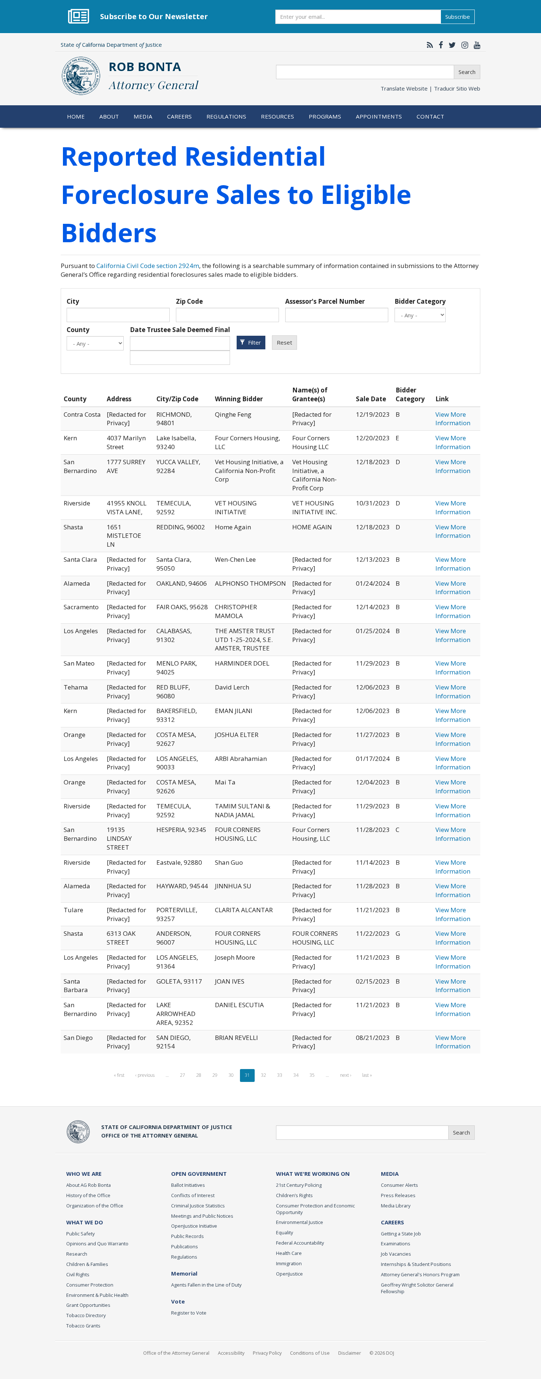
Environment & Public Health (97, 1295)
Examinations (395, 1243)
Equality (284, 1232)
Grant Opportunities (88, 1305)
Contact (430, 116)
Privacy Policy (267, 1353)
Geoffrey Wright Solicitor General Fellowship (417, 1288)
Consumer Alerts (399, 1185)
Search (467, 71)
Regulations (226, 116)
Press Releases (398, 1195)
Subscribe (457, 16)
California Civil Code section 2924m (147, 265)
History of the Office (88, 1195)
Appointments (379, 116)
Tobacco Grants (83, 1325)
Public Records (187, 1236)
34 (295, 1075)
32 (263, 1075)
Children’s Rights (294, 1195)
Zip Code (189, 301)
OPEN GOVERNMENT (199, 1173)
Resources (277, 116)
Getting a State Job (401, 1233)
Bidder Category (420, 301)
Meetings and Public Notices (202, 1216)
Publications (184, 1246)
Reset (284, 342)
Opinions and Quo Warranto (97, 1243)
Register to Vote (188, 1312)
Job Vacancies (396, 1254)
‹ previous (145, 1075)
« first (119, 1075)
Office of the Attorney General (176, 1353)
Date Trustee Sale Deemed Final (180, 329)
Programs (325, 116)
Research (76, 1254)
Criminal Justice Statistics (198, 1205)
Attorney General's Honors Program (420, 1274)
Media (143, 116)
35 (312, 1075)
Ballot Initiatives (188, 1185)
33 (279, 1075)
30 (231, 1075)
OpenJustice (289, 1273)
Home (76, 116)
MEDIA (390, 1173)
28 (198, 1075)
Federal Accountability (300, 1242)
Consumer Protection (89, 1284)
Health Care (289, 1253)
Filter (254, 342)
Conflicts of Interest (193, 1195)
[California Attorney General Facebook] (439, 45)
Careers (179, 116)
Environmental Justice (299, 1222)
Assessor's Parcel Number (325, 301)
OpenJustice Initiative (194, 1226)
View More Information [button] (452, 418)
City (73, 301)
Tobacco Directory (86, 1315)
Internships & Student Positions (416, 1264)
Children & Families (87, 1264)
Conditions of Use (310, 1353)
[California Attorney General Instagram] (463, 45)
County (78, 329)
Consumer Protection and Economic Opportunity (315, 1209)
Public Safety (80, 1233)
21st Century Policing (299, 1185)
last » (367, 1075)
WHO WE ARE (84, 1173)
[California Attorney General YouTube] (475, 45)
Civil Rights (77, 1274)
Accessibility (231, 1353)
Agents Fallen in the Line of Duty (206, 1284)
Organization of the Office (94, 1205)
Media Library (395, 1205)
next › (345, 1075)
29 (215, 1075)
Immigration (289, 1263)
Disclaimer (349, 1353)
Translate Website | (430, 88)
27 (182, 1075)
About (109, 116)
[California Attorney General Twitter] (450, 45)
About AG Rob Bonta (88, 1185)
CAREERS (392, 1222)
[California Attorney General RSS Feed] (428, 45)
